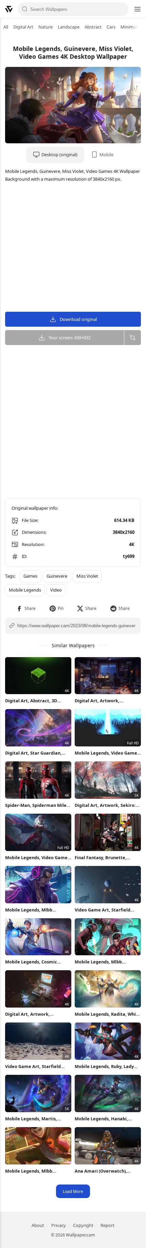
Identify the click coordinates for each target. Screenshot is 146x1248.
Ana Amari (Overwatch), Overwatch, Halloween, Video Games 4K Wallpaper (107, 1171)
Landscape (68, 27)
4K (131, 544)
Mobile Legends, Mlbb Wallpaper (28, 910)
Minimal (129, 27)
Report (107, 1225)
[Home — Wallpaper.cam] (8, 9)
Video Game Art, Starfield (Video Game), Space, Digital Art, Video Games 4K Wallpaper (105, 910)
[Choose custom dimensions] (132, 337)
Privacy (58, 1225)
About (38, 1225)
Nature (45, 27)
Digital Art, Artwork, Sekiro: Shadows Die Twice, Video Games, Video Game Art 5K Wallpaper (105, 805)
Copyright (83, 1225)
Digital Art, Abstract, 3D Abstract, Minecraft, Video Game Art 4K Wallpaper (34, 701)
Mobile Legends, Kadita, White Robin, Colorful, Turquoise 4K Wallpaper (108, 1014)
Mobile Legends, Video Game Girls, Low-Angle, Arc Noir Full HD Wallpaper (37, 857)
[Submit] (24, 9)
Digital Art (23, 27)
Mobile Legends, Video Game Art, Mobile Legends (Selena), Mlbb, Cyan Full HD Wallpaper (106, 753)
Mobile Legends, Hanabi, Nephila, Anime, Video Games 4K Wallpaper (107, 1119)
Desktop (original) (59, 154)
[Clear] (121, 9)
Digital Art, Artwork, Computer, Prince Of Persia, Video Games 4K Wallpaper (105, 701)
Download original (78, 319)
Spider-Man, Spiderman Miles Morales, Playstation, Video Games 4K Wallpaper (37, 805)
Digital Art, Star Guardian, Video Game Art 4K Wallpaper (37, 753)
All (5, 27)
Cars (111, 27)
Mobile (106, 154)
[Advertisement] (73, 247)
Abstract (93, 27)
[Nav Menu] (137, 9)
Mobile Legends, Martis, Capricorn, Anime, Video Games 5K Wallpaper (31, 1119)
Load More (73, 1191)
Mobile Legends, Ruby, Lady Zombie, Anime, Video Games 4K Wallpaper (106, 1066)
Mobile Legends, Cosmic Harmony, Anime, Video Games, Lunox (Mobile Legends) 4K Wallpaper (31, 962)
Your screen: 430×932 (70, 337)
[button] (26, 608)
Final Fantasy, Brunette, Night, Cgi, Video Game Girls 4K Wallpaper (105, 857)
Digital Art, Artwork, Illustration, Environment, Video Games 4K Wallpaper (34, 1014)
